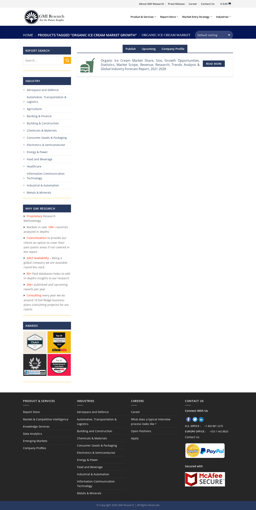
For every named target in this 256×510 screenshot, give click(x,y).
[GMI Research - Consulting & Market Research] (44, 17)
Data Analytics (32, 434)
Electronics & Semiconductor (46, 145)
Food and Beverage (39, 159)
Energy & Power (37, 152)
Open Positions (141, 431)
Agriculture (34, 109)
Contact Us (207, 4)
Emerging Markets (35, 441)
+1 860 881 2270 (213, 426)
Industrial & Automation (43, 185)
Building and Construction (94, 431)
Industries (222, 17)
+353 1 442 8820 (219, 431)
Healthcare (34, 166)
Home (28, 35)
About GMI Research (151, 4)
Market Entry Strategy (195, 17)
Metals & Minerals (39, 192)
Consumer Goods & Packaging (47, 138)
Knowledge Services (36, 426)
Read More (213, 63)
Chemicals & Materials (42, 130)
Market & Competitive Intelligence (45, 419)
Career (193, 4)
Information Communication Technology (46, 176)
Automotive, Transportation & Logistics (46, 99)
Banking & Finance (39, 116)
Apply (135, 438)
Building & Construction (43, 123)
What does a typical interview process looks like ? (150, 421)
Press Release (176, 4)
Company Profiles (34, 448)
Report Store (168, 17)
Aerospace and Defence (43, 90)
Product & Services (142, 17)
